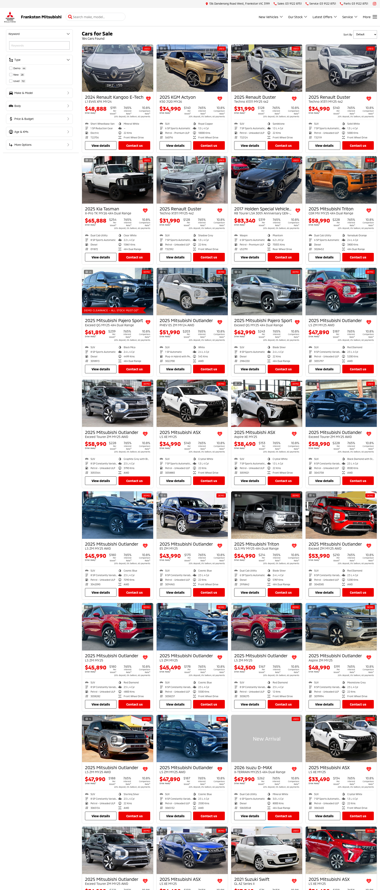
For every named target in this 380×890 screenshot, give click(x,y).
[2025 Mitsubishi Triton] (341, 180)
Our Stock (295, 17)
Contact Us (134, 145)
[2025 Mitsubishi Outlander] (192, 291)
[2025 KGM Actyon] (192, 68)
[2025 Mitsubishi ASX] (192, 403)
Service (347, 17)
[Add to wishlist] (148, 99)
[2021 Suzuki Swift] (266, 850)
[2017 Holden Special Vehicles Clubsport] (266, 180)
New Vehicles (268, 17)
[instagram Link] (374, 3)
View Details (101, 145)
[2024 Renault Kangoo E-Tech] (117, 68)
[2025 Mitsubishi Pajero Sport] (117, 291)
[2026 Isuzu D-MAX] (266, 738)
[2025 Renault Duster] (266, 68)
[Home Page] (10, 17)
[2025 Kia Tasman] (117, 180)
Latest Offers (322, 17)
